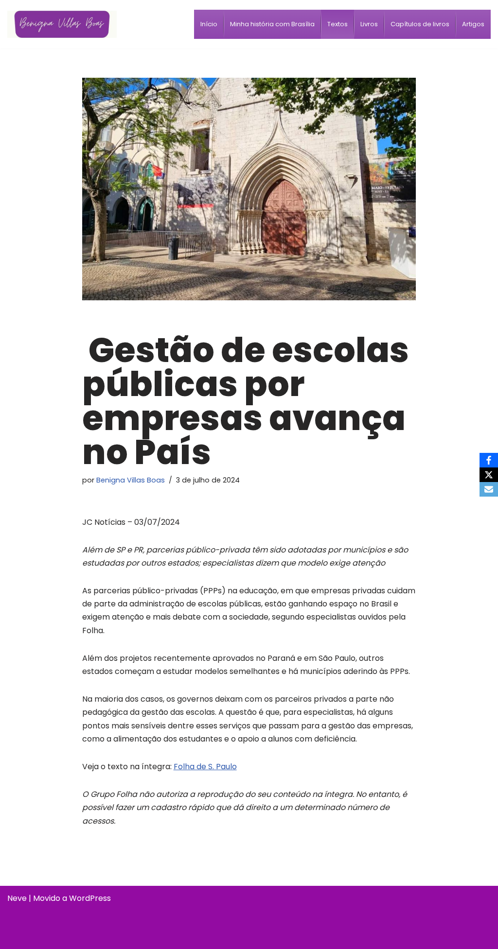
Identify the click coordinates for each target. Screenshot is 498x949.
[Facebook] (489, 460)
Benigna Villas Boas (130, 480)
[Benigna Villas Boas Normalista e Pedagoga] (62, 24)
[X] (489, 474)
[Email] (489, 489)
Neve (17, 898)
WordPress (90, 898)
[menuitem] (209, 24)
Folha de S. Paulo (205, 766)
